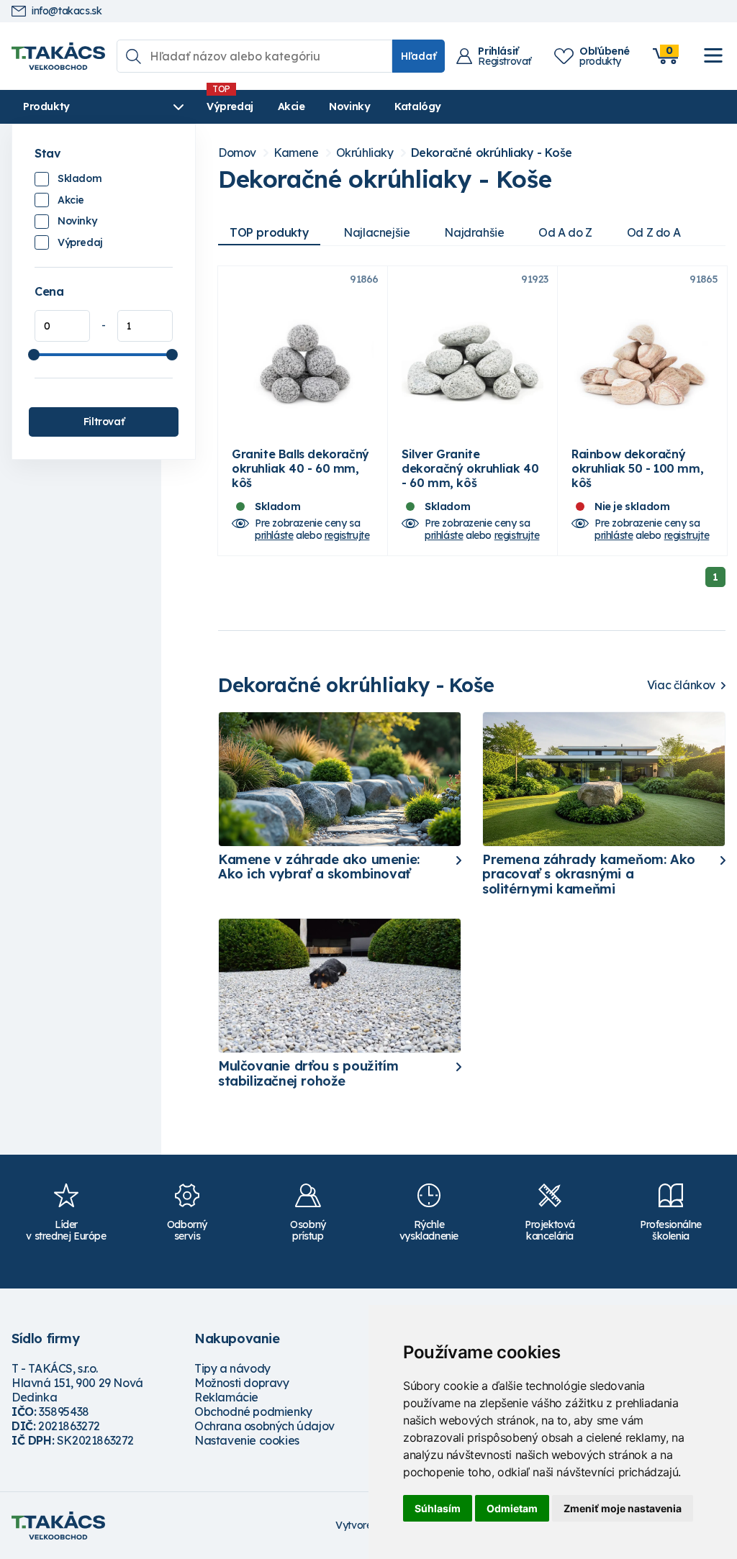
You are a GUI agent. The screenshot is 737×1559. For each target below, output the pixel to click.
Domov (237, 153)
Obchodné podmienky (253, 1411)
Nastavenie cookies (246, 1440)
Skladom (79, 178)
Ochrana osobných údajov (264, 1426)
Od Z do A (653, 232)
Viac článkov (681, 685)
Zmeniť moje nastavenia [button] (623, 1508)
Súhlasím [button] (438, 1508)
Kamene (296, 153)
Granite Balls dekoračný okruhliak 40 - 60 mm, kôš (300, 468)
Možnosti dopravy (241, 1383)
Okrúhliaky (365, 153)
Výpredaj (230, 106)
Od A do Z (565, 232)
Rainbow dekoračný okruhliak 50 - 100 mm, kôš (637, 468)
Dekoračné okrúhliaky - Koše (491, 153)
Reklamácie (226, 1397)
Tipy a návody (232, 1368)
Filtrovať (103, 421)
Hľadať (418, 56)
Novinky (349, 106)
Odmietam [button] (512, 1508)
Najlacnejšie (376, 232)
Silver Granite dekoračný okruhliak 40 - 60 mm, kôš (470, 468)
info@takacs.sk (66, 11)
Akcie (291, 106)
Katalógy (417, 106)
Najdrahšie (474, 232)
